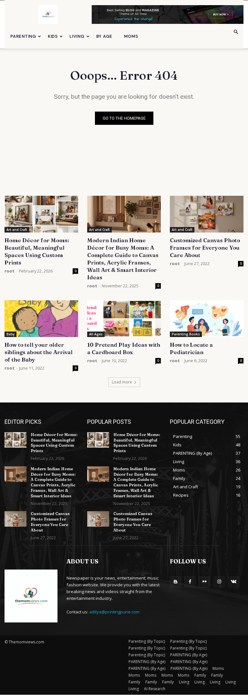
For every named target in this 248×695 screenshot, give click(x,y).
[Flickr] (204, 582)
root (10, 271)
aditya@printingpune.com (114, 612)
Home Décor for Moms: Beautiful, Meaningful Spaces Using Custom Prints (54, 442)
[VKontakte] (233, 582)
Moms (131, 36)
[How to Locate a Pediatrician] (206, 318)
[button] (235, 32)
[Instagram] (219, 582)
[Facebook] (190, 582)
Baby (10, 334)
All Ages (96, 334)
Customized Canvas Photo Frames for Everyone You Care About (205, 247)
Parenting (23, 36)
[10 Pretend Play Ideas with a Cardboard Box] (124, 318)
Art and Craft (16, 229)
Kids (53, 36)
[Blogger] (175, 582)
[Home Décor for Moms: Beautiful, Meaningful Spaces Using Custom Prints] (41, 214)
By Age (104, 36)
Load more (122, 382)
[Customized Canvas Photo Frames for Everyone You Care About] (206, 214)
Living (77, 36)
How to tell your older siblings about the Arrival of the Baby (39, 352)
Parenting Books (186, 334)
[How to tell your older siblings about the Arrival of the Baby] (41, 318)
